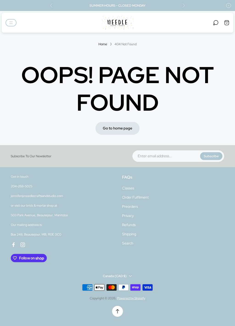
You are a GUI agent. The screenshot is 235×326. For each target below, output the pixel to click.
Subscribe (211, 156)
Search (127, 243)
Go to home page (117, 128)
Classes (128, 188)
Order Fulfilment (135, 197)
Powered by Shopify (131, 298)
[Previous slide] (51, 5)
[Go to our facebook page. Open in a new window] (13, 244)
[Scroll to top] (117, 311)
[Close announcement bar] (228, 5)
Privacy (128, 215)
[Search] (216, 23)
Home (102, 44)
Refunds (129, 224)
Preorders (130, 206)
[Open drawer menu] (11, 22)
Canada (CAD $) (115, 276)
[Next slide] (183, 5)
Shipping (129, 234)
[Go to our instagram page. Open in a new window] (22, 244)
